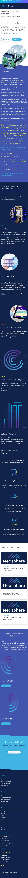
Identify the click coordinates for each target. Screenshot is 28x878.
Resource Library (4, 826)
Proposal (8, 852)
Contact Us (3, 819)
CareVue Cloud (4, 838)
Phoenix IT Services (5, 789)
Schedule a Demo (14, 752)
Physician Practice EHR (6, 783)
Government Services (5, 805)
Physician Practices (5, 803)
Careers (2, 815)
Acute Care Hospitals (5, 799)
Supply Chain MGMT (5, 785)
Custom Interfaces (5, 845)
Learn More (6, 39)
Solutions (9, 16)
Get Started (17, 39)
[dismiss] (26, 1)
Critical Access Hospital (6, 797)
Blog (2, 827)
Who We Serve (4, 795)
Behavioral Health (4, 801)
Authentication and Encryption (7, 843)
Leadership (3, 811)
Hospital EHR (4, 779)
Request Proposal (16, 16)
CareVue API (3, 842)
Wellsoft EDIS (4, 787)
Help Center (3, 817)
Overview (3, 16)
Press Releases (4, 813)
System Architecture (5, 840)
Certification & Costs (5, 836)
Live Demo (3, 852)
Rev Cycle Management (6, 781)
